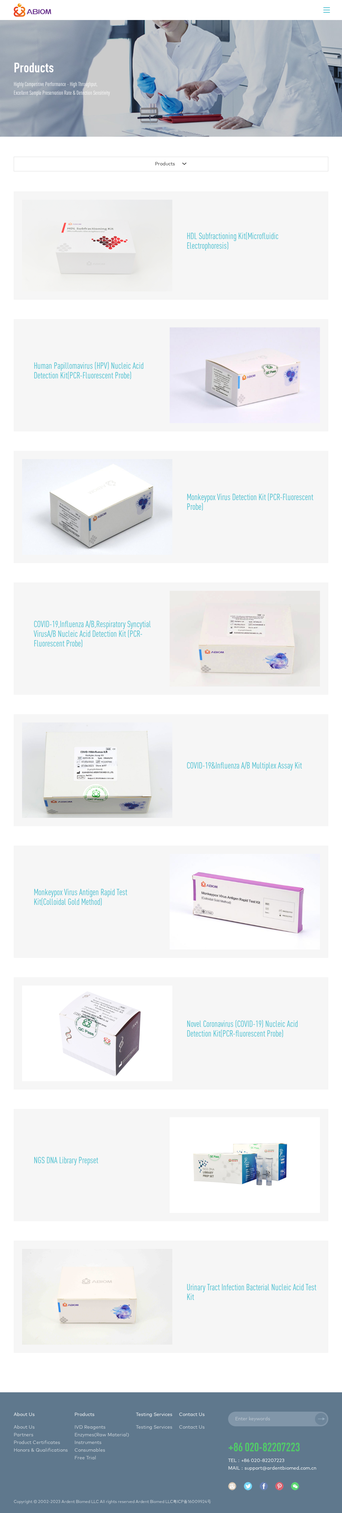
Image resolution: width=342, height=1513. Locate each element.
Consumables (89, 1450)
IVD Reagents (90, 1427)
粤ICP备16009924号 (192, 1502)
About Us (24, 1427)
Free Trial (85, 1458)
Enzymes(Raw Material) (101, 1435)
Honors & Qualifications (41, 1450)
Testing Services (154, 1427)
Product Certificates (37, 1442)
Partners (23, 1435)
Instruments (88, 1442)
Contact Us (192, 1427)
